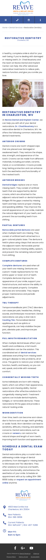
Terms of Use (23, 557)
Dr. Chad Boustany (24, 126)
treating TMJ (8, 320)
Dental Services (15, 27)
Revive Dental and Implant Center (22, 119)
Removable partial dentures (16, 230)
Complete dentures (12, 265)
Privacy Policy (11, 557)
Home (4, 27)
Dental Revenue (25, 554)
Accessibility (35, 557)
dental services (28, 352)
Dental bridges (9, 184)
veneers (17, 433)
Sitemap (36, 554)
